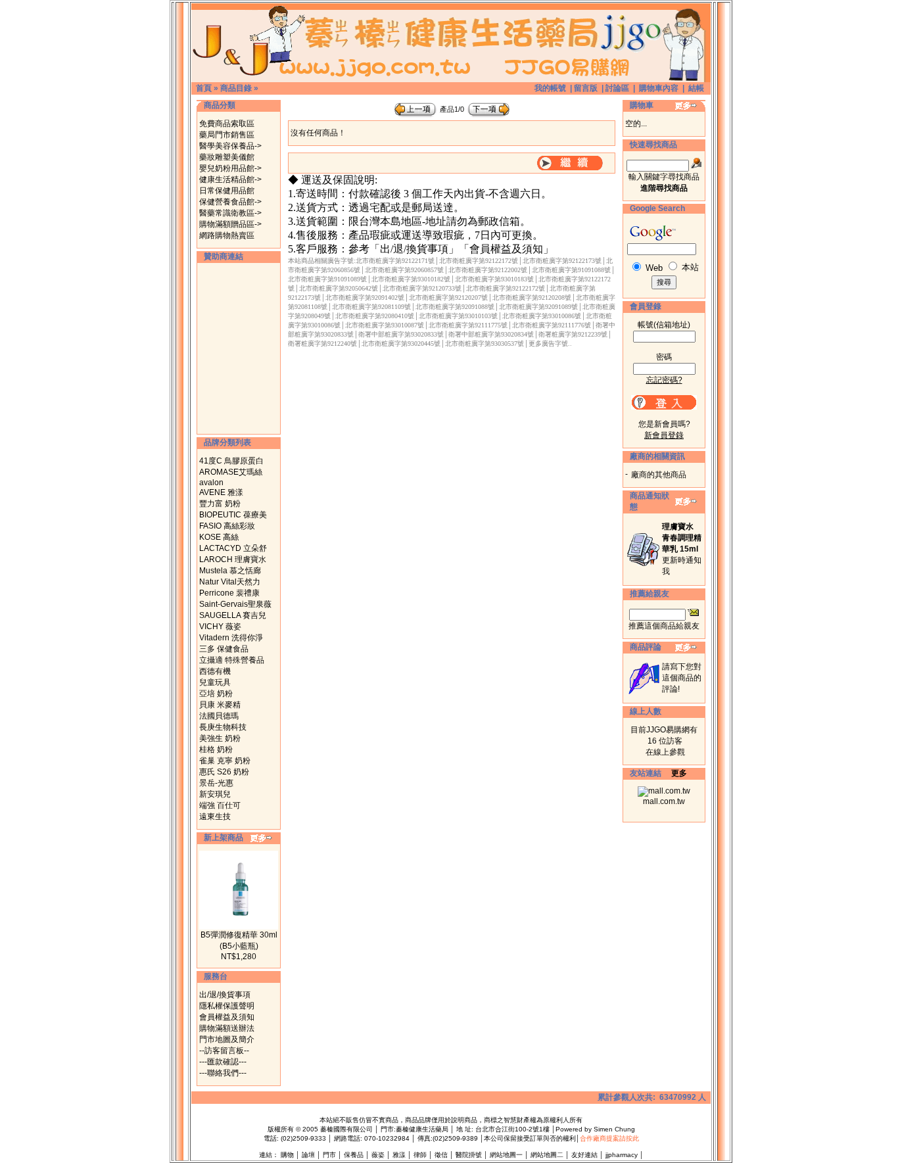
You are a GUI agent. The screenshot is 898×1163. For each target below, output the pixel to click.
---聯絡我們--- (223, 1073)
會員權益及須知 (226, 1017)
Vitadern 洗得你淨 (231, 637)
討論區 (617, 88)
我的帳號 (550, 88)
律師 (420, 1154)
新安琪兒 (215, 794)
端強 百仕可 (220, 805)
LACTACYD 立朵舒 (233, 548)
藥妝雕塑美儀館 (226, 157)
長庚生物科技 (223, 727)
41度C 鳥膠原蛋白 (231, 460)
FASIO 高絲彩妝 (227, 526)
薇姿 (378, 1154)
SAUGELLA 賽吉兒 (232, 615)
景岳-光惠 (216, 783)
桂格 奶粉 (216, 749)
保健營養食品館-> (230, 201)
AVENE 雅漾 (221, 492)
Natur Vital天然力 (229, 581)
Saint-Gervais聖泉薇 (235, 604)
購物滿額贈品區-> (230, 224)
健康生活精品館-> (230, 179)
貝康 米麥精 (220, 704)
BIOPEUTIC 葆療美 (233, 514)
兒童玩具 (215, 682)
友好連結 (584, 1154)
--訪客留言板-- (224, 1050)
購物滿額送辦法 (226, 1028)
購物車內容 (658, 88)
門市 (329, 1154)
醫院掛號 (469, 1154)
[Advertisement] (238, 348)
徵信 (441, 1154)
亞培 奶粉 (216, 693)
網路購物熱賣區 (226, 235)
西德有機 (215, 671)
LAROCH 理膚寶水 (232, 559)
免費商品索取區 (226, 123)
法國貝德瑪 (219, 716)
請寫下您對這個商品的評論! (681, 678)
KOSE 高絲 (219, 537)
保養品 (354, 1154)
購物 (287, 1154)
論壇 (308, 1154)
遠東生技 (215, 816)
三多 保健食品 (223, 648)
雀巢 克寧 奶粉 (224, 760)
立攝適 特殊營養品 (231, 660)
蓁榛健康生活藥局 (422, 1129)
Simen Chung (614, 1129)
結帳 (696, 88)
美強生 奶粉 (220, 738)
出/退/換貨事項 (224, 994)
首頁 (204, 88)
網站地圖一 (506, 1154)
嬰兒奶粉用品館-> (230, 168)
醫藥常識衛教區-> (230, 213)
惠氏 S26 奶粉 (224, 771)
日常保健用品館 (226, 190)
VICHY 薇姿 (220, 626)
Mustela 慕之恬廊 (230, 570)
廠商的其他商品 (658, 474)
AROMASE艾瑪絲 (230, 472)
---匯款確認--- (223, 1061)
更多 (679, 773)
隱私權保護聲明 (226, 1005)
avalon (211, 482)
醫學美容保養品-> (230, 146)
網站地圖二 (547, 1154)
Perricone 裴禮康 (229, 593)
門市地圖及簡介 (226, 1039)
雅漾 (399, 1154)
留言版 (586, 88)
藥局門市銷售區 (226, 134)
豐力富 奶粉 (220, 503)
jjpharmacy (621, 1154)
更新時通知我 (681, 549)
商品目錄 (236, 88)
